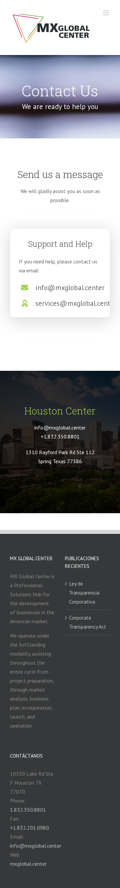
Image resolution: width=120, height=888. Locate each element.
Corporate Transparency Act (87, 622)
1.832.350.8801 (28, 809)
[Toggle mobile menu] (106, 12)
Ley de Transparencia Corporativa (84, 592)
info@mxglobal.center (35, 845)
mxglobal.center (28, 863)
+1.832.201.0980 (29, 827)
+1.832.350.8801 (60, 436)
